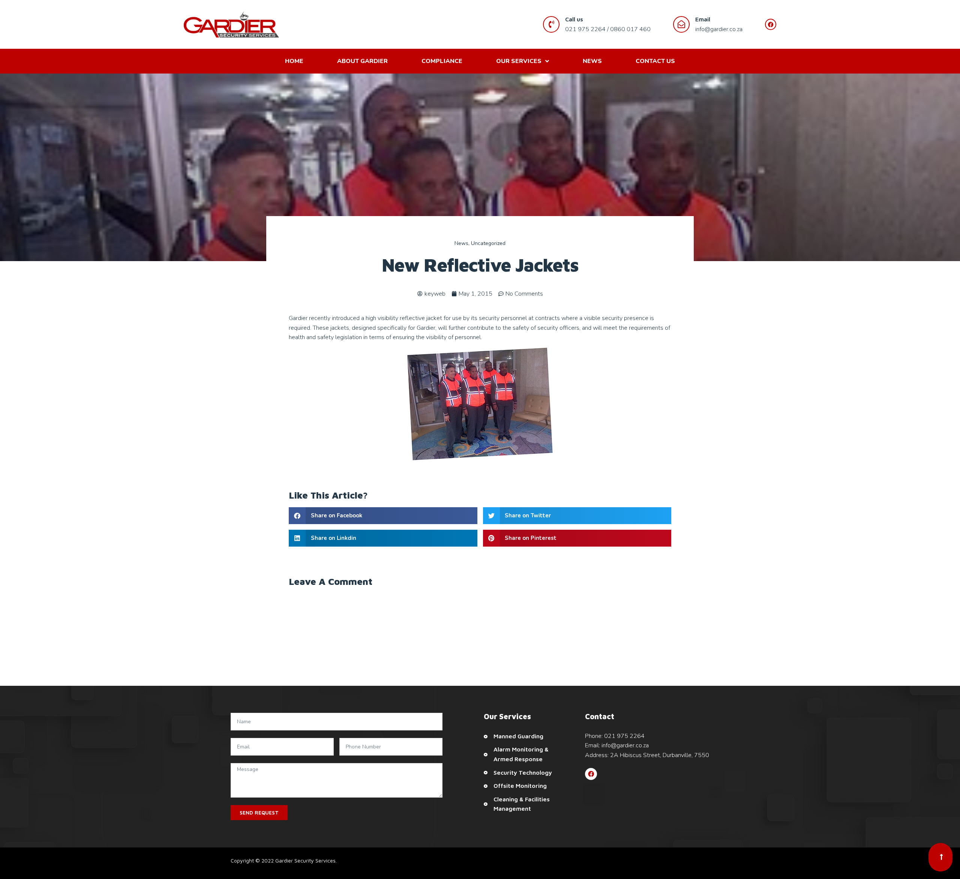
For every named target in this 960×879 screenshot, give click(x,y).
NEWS (592, 61)
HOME (294, 61)
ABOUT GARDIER (362, 61)
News (461, 243)
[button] (383, 515)
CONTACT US (655, 61)
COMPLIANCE (442, 61)
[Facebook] (591, 774)
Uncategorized (488, 243)
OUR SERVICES (519, 61)
